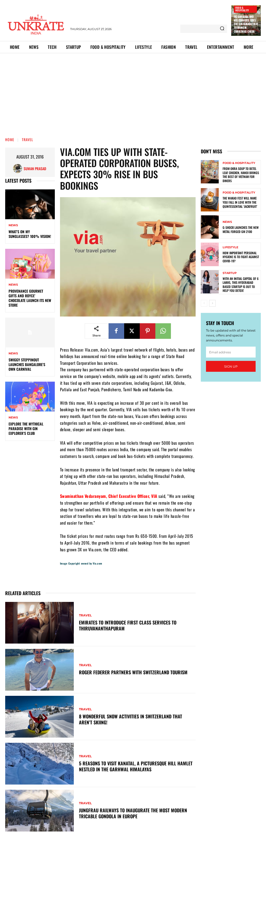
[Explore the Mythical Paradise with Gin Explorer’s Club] (30, 396)
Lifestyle (230, 247)
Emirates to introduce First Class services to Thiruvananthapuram (127, 625)
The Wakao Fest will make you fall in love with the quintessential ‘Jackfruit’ (240, 202)
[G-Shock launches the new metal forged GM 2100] (210, 227)
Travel (27, 139)
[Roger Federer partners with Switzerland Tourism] (39, 670)
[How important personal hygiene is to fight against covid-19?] (210, 254)
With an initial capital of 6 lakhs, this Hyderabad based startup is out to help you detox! (240, 284)
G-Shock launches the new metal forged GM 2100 (241, 229)
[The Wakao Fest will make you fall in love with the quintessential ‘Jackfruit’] (210, 199)
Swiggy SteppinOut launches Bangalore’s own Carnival (27, 364)
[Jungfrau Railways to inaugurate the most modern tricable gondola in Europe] (39, 810)
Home (9, 139)
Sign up (231, 366)
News (13, 225)
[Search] (222, 29)
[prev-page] (204, 303)
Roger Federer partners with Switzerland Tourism (133, 672)
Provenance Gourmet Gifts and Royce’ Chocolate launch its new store (30, 298)
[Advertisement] (133, 92)
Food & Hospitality (242, 9)
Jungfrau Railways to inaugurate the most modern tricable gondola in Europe (133, 813)
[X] (132, 331)
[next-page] (212, 303)
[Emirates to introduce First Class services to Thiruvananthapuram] (39, 623)
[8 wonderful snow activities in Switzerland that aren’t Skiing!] (39, 717)
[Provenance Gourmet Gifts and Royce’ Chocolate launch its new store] (30, 263)
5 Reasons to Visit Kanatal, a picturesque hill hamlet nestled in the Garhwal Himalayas (135, 766)
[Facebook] (116, 331)
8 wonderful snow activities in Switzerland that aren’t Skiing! (130, 719)
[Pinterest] (147, 331)
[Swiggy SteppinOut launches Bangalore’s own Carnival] (30, 332)
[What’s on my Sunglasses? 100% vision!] (30, 204)
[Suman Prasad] (18, 168)
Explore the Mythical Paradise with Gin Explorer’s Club (26, 428)
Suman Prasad (35, 168)
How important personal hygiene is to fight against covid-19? (241, 257)
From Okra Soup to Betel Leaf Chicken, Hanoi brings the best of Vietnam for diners (241, 174)
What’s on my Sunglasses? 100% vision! (30, 234)
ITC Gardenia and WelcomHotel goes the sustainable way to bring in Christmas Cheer (246, 24)
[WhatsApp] (163, 331)
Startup (230, 273)
